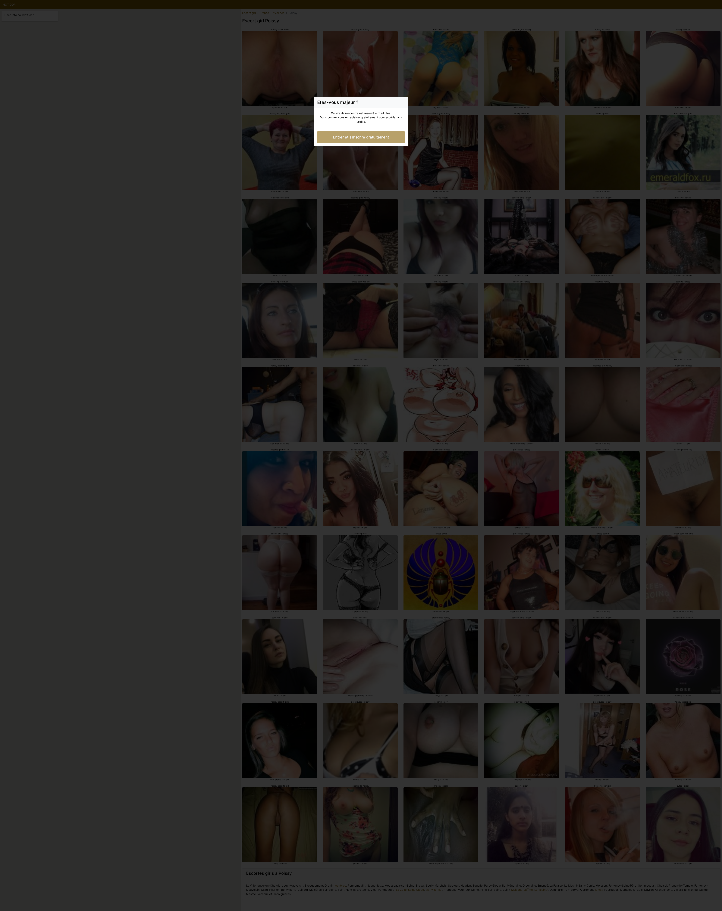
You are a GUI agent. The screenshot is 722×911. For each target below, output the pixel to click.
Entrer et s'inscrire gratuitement (361, 137)
